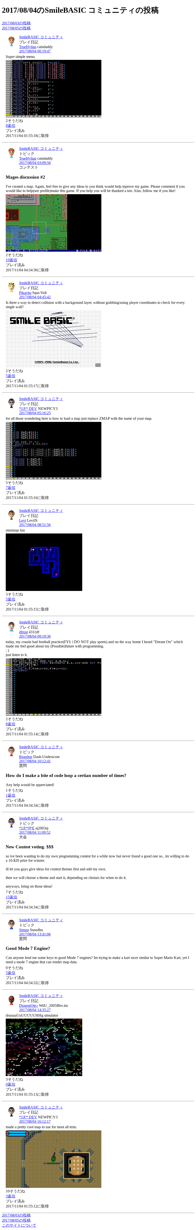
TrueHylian (27, 47)
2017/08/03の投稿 (16, 23)
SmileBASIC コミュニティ (41, 37)
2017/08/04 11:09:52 (34, 832)
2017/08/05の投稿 (16, 28)
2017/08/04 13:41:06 (35, 934)
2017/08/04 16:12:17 (35, 1121)
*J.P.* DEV (28, 409)
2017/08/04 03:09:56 (35, 163)
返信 (10, 126)
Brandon (25, 757)
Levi (22, 520)
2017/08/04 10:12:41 (35, 761)
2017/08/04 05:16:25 (35, 413)
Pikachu (25, 293)
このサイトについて (19, 1225)
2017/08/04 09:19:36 (35, 636)
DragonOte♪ (28, 1005)
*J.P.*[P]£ (26, 828)
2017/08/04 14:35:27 (35, 1010)
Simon (24, 930)
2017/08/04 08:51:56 (35, 525)
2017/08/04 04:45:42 (35, 297)
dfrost (23, 632)
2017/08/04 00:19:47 (35, 51)
